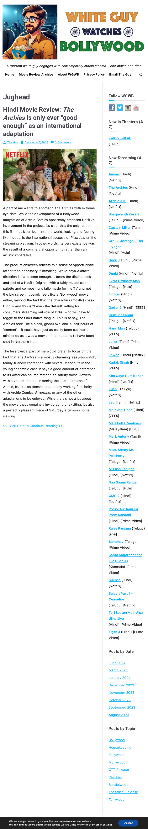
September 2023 (122, 707)
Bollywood (117, 740)
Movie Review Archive (36, 74)
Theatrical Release (123, 792)
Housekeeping (120, 747)
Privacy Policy (94, 74)
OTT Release (119, 770)
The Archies (118, 187)
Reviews (115, 777)
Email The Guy (120, 74)
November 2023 (121, 692)
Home (9, 74)
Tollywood (117, 799)
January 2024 (119, 678)
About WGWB (68, 74)
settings (107, 824)
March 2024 (118, 670)
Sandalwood (119, 785)
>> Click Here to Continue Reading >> (33, 426)
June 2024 (117, 663)
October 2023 (120, 700)
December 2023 (121, 685)
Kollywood (117, 755)
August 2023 (119, 715)
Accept (128, 823)
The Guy (12, 142)
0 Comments (63, 142)
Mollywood (117, 762)
